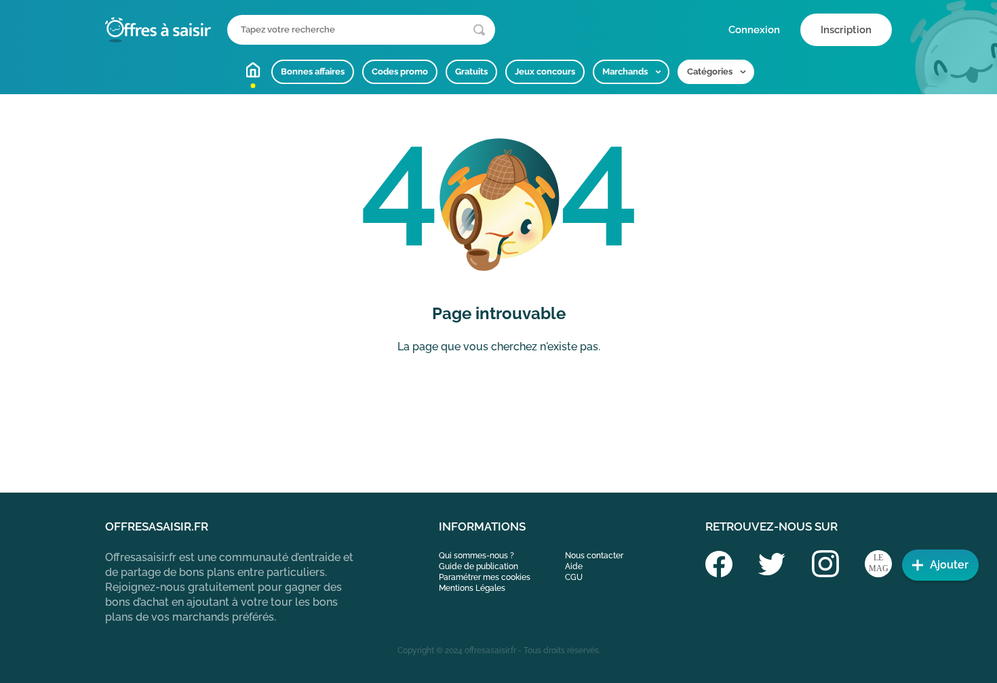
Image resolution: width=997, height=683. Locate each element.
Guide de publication (478, 566)
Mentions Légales (472, 588)
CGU (574, 577)
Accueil (253, 70)
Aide (574, 566)
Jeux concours (545, 71)
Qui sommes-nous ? (476, 555)
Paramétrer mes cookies (484, 577)
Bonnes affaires (313, 71)
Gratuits (471, 71)
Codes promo (400, 71)
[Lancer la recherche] (479, 30)
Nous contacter (594, 555)
